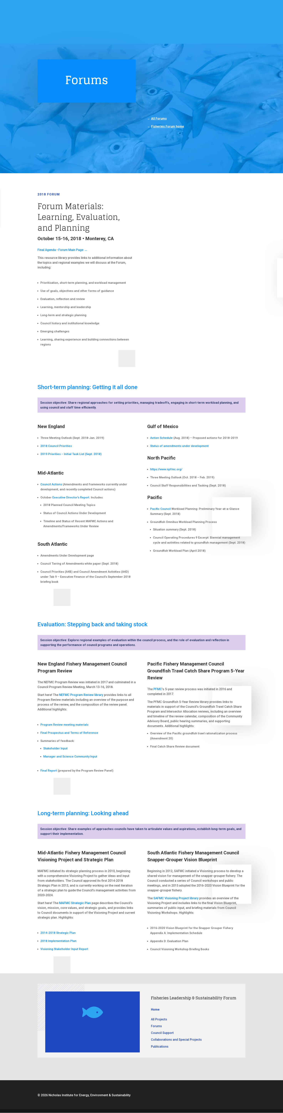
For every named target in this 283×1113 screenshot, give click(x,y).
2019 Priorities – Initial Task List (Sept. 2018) (71, 454)
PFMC (157, 689)
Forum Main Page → (72, 250)
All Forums (159, 118)
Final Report (48, 770)
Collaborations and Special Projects (176, 1039)
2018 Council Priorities (56, 446)
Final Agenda (47, 250)
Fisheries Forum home (167, 126)
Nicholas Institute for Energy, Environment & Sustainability (90, 1095)
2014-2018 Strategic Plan (58, 933)
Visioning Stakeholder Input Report (64, 949)
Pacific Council (160, 509)
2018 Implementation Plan (58, 941)
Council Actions (51, 484)
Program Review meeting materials (64, 724)
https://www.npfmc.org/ (166, 469)
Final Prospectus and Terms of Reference (69, 733)
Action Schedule (161, 438)
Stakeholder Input (55, 748)
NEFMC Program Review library (81, 695)
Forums (156, 1026)
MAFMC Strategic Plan (75, 903)
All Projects (159, 1019)
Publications (159, 1046)
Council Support (162, 1033)
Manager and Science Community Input (70, 756)
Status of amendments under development (179, 446)
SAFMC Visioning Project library (175, 898)
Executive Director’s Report (70, 497)
